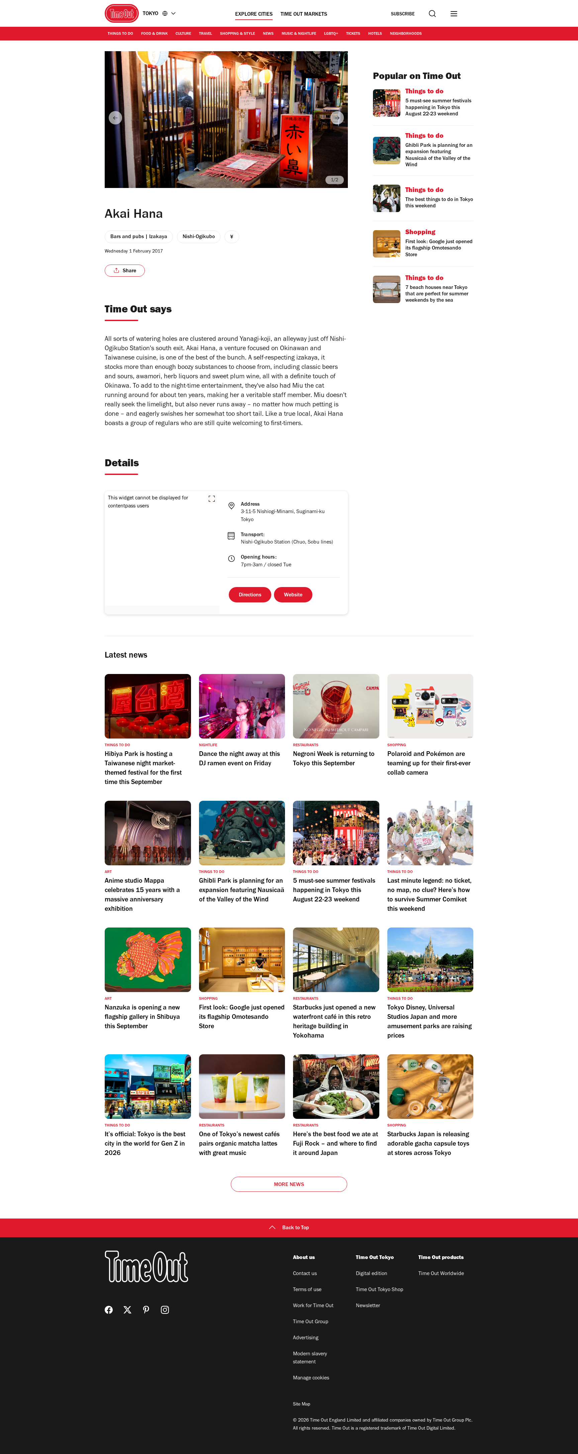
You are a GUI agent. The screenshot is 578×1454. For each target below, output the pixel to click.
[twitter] (127, 1310)
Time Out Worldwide (441, 1274)
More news (289, 1185)
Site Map (301, 1404)
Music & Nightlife (299, 34)
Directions (250, 595)
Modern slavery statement (310, 1358)
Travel (205, 34)
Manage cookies (311, 1378)
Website (293, 595)
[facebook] (109, 1310)
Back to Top (295, 1228)
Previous (115, 117)
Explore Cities (254, 14)
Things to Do (120, 34)
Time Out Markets (304, 14)
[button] (212, 499)
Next (337, 117)
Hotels (375, 34)
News (268, 34)
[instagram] (165, 1310)
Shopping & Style (237, 34)
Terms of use (307, 1290)
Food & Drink (154, 34)
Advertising (305, 1338)
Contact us (305, 1274)
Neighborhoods (406, 34)
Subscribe (403, 14)
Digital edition (371, 1274)
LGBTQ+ (331, 34)
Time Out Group (310, 1322)
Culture (183, 34)
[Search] (432, 13)
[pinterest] (146, 1310)
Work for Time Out (313, 1306)
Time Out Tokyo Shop (379, 1290)
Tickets (353, 34)
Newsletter (368, 1306)
